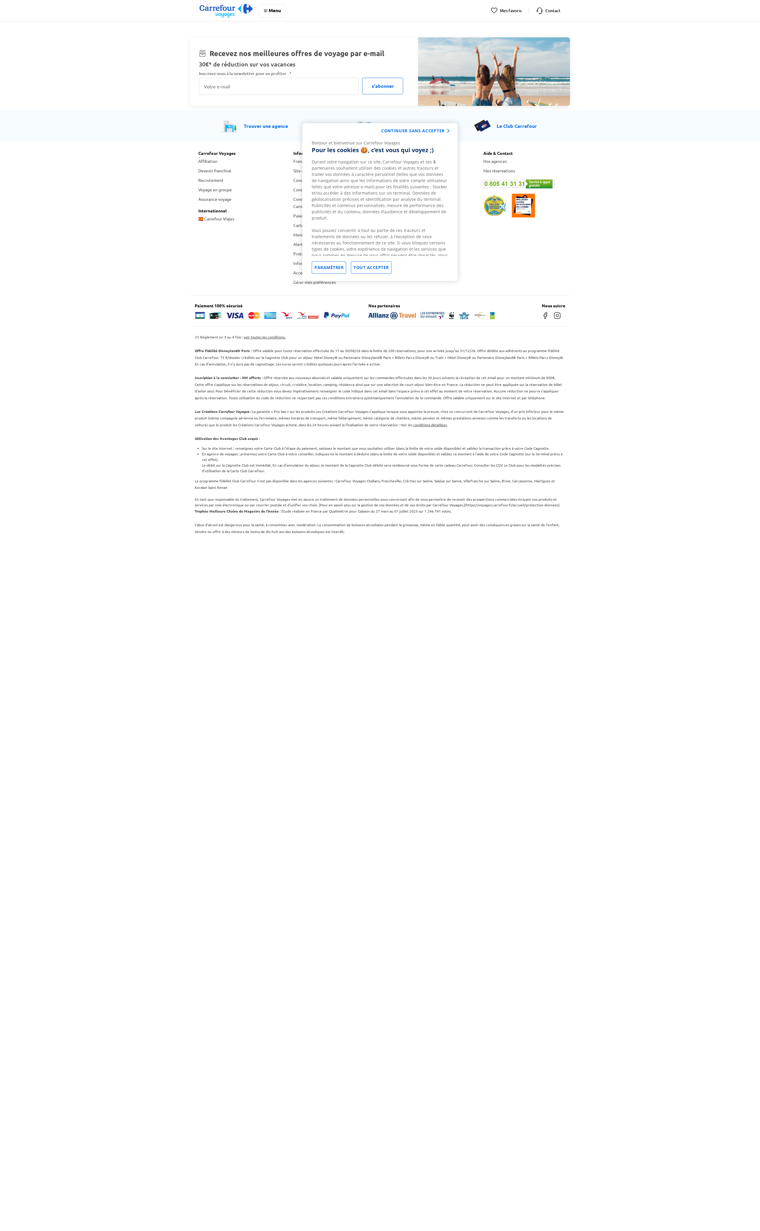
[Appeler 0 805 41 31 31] (522, 184)
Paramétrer (328, 267)
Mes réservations (499, 170)
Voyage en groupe (215, 189)
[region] (380, 202)
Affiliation (207, 161)
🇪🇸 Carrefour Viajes (216, 218)
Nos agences (495, 161)
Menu (275, 10)
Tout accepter (371, 267)
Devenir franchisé (214, 170)
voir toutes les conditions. (265, 337)
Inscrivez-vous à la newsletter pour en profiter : (245, 73)
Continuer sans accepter (413, 130)
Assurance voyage (215, 199)
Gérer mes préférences (314, 282)
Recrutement (211, 180)
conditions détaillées (430, 424)
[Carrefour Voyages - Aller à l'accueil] (226, 11)
